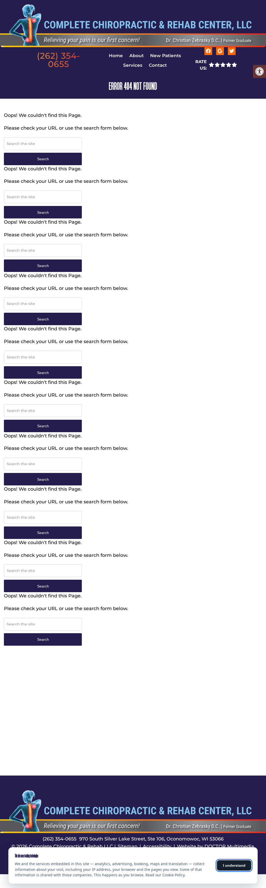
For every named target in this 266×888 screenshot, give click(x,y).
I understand (234, 865)
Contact (158, 65)
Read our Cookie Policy (164, 874)
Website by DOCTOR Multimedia (215, 846)
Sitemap (127, 846)
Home (116, 55)
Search (43, 159)
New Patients (165, 55)
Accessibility (157, 846)
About (136, 55)
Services (132, 65)
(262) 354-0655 (58, 60)
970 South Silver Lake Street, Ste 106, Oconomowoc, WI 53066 (151, 839)
